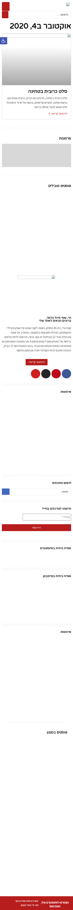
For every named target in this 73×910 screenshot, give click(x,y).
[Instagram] (46, 373)
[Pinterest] (56, 373)
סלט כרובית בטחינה (47, 91)
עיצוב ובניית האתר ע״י (36, 905)
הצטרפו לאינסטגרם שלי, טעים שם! (55, 904)
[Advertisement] (36, 433)
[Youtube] (35, 373)
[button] (6, 6)
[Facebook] (66, 373)
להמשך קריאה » (58, 113)
